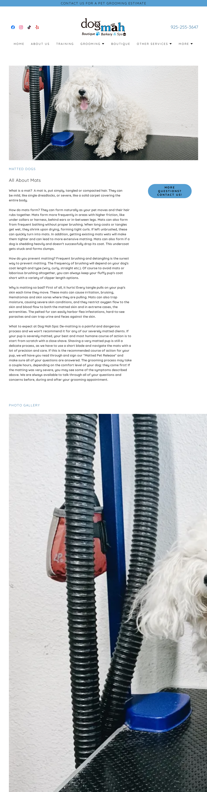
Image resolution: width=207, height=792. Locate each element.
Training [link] (65, 44)
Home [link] (19, 44)
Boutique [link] (120, 44)
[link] (13, 27)
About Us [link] (40, 44)
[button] (92, 43)
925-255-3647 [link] (184, 27)
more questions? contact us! (169, 191)
